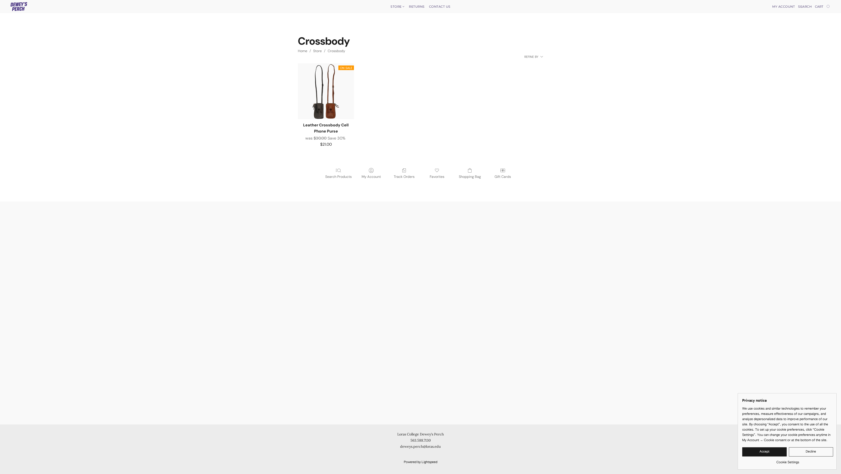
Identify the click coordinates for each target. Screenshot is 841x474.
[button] (19, 6)
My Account (371, 176)
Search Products (338, 176)
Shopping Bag (470, 176)
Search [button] (805, 7)
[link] (787, 460)
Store (396, 7)
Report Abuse (434, 454)
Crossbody (336, 51)
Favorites (437, 176)
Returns (417, 7)
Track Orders (404, 176)
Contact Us (440, 7)
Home (302, 51)
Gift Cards (503, 176)
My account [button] (783, 7)
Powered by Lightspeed (420, 462)
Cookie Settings (408, 454)
